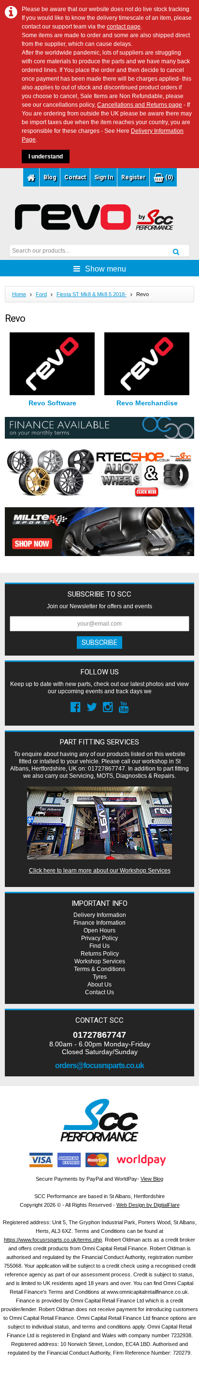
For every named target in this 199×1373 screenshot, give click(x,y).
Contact (75, 177)
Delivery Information (99, 915)
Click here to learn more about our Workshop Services (100, 870)
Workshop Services (99, 961)
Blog (49, 177)
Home (19, 294)
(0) (168, 177)
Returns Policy (100, 953)
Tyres (100, 976)
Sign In (103, 177)
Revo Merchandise (147, 403)
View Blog (152, 1179)
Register (133, 177)
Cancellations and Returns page (139, 104)
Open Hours (99, 930)
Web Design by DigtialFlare (148, 1205)
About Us (99, 984)
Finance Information (99, 922)
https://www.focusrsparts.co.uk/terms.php (53, 1240)
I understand (45, 156)
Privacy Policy (99, 938)
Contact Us (99, 992)
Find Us (99, 946)
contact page (124, 26)
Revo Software (52, 403)
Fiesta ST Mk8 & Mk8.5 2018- (92, 294)
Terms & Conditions (99, 969)
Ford (41, 294)
